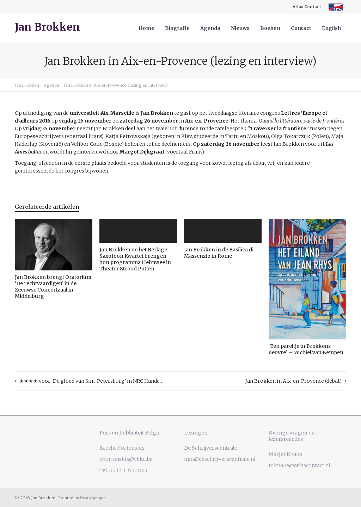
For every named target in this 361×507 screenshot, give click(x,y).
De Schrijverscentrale (210, 448)
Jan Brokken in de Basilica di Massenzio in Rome (218, 252)
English (331, 28)
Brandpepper (93, 497)
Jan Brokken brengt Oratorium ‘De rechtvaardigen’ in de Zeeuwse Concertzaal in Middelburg (53, 286)
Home (146, 28)
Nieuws (240, 28)
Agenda (210, 28)
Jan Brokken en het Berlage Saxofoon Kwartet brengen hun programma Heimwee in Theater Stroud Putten (135, 259)
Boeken (270, 28)
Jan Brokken (47, 27)
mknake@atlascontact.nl (299, 465)
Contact (301, 28)
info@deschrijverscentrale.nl (220, 459)
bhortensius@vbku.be (126, 459)
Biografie (177, 28)
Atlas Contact (307, 6)
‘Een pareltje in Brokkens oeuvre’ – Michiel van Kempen (306, 349)
